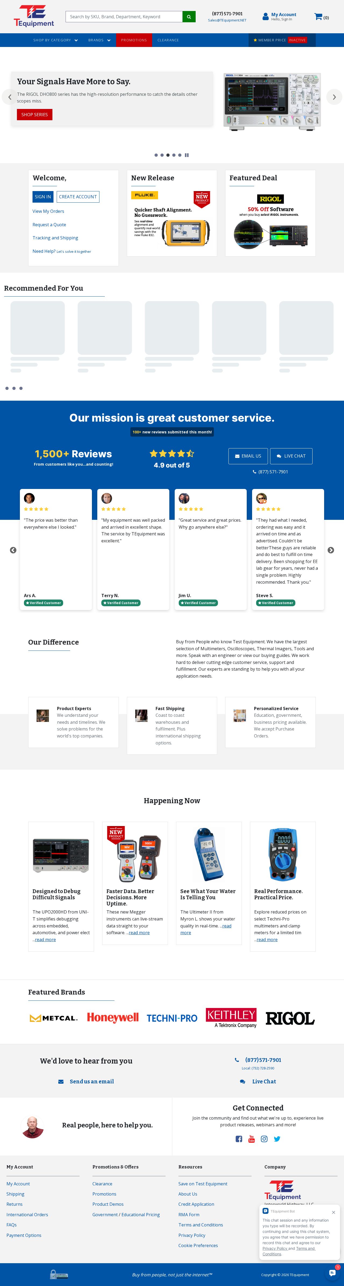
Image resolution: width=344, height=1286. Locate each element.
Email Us (251, 456)
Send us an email (92, 1082)
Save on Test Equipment (202, 1184)
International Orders (27, 1215)
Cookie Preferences (198, 1245)
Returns (14, 1204)
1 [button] (156, 155)
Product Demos (108, 1204)
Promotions (134, 40)
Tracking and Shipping (55, 238)
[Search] (189, 16)
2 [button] (162, 155)
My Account (18, 1184)
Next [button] (334, 97)
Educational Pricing (140, 1215)
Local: (258, 1068)
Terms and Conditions (200, 1225)
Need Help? (62, 251)
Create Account (78, 197)
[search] (124, 16)
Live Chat (294, 456)
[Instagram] (266, 1139)
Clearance (168, 40)
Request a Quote (49, 225)
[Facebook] (241, 1139)
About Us (187, 1194)
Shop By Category (52, 40)
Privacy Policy (191, 1235)
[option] (172, 101)
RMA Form (188, 1215)
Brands (96, 40)
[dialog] (280, 16)
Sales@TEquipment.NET (227, 20)
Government (105, 1215)
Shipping (15, 1194)
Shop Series (35, 115)
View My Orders (48, 211)
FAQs (11, 1225)
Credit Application (196, 1204)
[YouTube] (253, 1139)
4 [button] (173, 155)
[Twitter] (277, 1139)
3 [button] (168, 155)
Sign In (43, 197)
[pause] (187, 155)
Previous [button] (10, 97)
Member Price (281, 40)
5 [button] (179, 155)
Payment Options (23, 1235)
